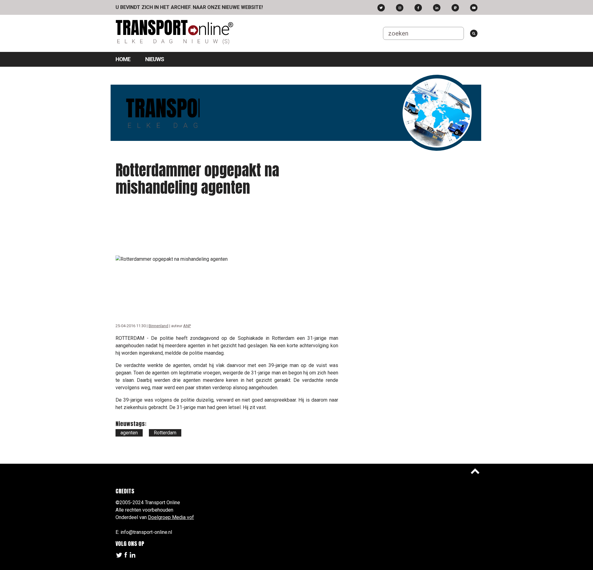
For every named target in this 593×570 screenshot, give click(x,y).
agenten (129, 433)
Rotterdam (165, 433)
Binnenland (158, 325)
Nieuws (154, 59)
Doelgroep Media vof (171, 517)
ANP (187, 325)
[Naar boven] (475, 471)
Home (123, 59)
